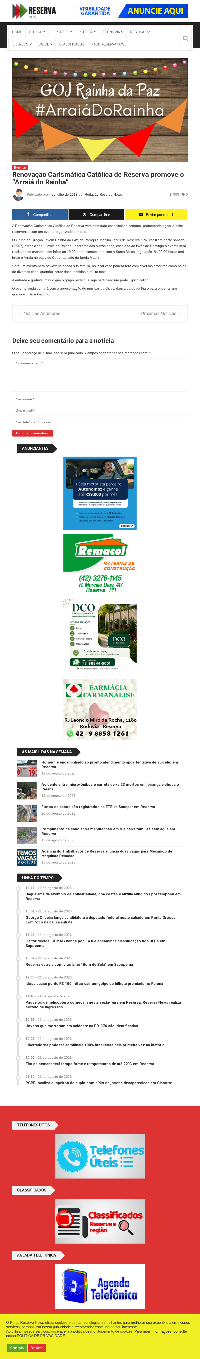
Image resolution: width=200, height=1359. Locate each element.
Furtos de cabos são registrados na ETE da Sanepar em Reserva (98, 807)
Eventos (20, 167)
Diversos (20, 44)
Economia (111, 32)
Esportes (59, 32)
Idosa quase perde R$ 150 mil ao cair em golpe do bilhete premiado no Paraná (94, 983)
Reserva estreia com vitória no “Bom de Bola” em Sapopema (79, 964)
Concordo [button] (17, 1348)
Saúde (44, 44)
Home (17, 32)
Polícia (35, 32)
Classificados (71, 44)
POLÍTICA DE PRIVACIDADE (41, 1336)
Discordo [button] (37, 1348)
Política (86, 32)
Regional (138, 32)
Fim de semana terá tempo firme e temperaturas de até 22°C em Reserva (90, 1064)
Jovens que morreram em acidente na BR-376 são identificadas (82, 1026)
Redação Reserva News (103, 194)
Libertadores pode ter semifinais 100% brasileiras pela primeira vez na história (95, 1045)
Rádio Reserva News (108, 44)
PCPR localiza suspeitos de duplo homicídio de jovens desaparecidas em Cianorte (99, 1083)
